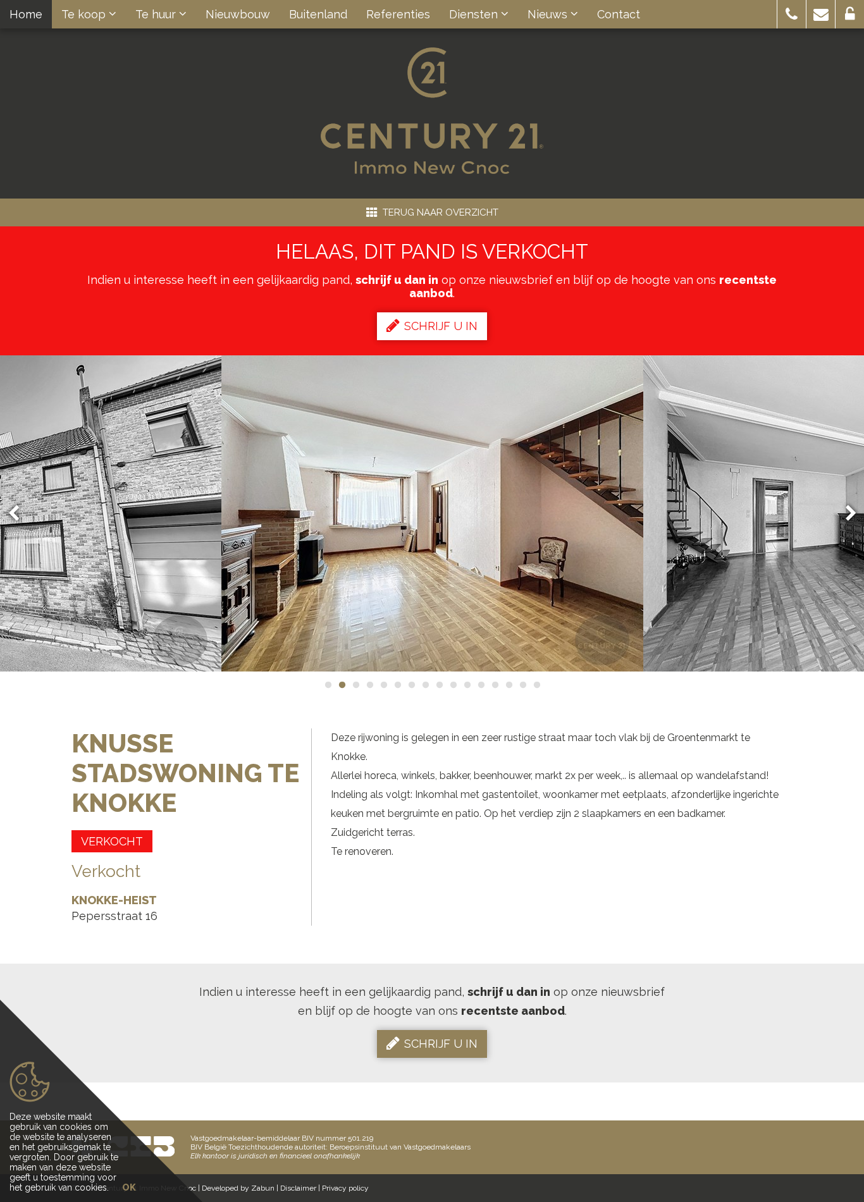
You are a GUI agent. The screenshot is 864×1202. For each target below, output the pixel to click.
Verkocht (112, 841)
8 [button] (425, 684)
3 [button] (355, 684)
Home (25, 14)
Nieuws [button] (549, 14)
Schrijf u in (441, 326)
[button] (791, 14)
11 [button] (466, 684)
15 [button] (522, 684)
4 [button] (369, 684)
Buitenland (318, 14)
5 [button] (383, 684)
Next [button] (845, 513)
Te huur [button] (157, 14)
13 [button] (494, 684)
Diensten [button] (475, 14)
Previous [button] (19, 513)
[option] (432, 513)
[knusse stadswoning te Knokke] (432, 513)
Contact (618, 14)
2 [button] (341, 684)
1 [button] (327, 684)
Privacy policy (345, 1188)
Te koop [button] (85, 14)
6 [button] (397, 684)
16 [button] (536, 684)
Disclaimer (298, 1188)
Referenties (398, 14)
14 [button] (508, 684)
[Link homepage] (432, 110)
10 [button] (453, 684)
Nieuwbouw (238, 14)
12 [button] (480, 684)
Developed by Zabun (238, 1188)
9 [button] (439, 684)
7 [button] (411, 684)
